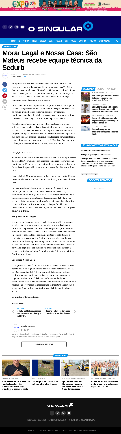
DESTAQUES (64, 47)
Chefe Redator (17, 77)
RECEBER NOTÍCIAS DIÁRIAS (57, 420)
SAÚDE (73, 41)
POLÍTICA (26, 41)
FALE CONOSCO (31, 420)
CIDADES (43, 41)
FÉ (19, 41)
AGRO (67, 41)
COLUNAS (92, 41)
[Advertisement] (100, 204)
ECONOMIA (82, 41)
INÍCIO (13, 41)
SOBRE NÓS (42, 420)
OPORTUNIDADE (104, 41)
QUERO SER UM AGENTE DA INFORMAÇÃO (82, 420)
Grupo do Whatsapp (90, 174)
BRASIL (34, 41)
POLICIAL (59, 41)
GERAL (51, 41)
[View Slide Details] (60, 5)
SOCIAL (55, 47)
